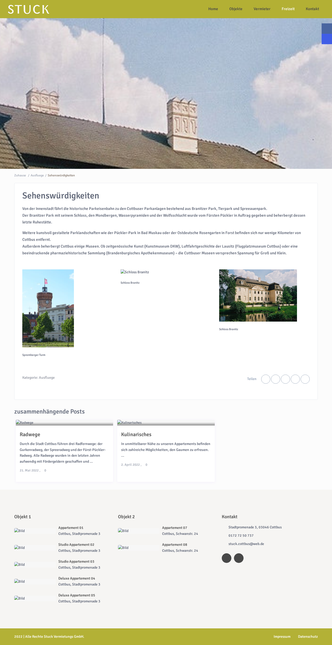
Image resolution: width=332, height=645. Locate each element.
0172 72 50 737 (241, 535)
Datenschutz (308, 636)
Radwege (30, 434)
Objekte (236, 8)
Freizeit (288, 8)
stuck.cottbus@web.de (246, 544)
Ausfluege (37, 175)
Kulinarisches (136, 434)
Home (213, 8)
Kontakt (312, 8)
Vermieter (262, 8)
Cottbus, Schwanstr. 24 (180, 533)
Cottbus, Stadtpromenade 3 (79, 533)
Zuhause (20, 175)
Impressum (282, 636)
